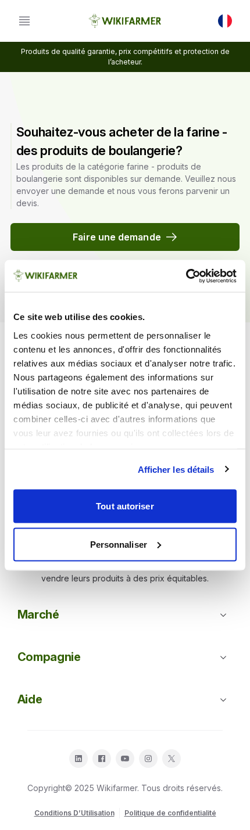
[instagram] (148, 758)
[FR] (225, 21)
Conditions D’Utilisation (74, 813)
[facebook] (101, 758)
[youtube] (125, 758)
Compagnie (49, 657)
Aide (29, 699)
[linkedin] (78, 758)
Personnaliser (118, 544)
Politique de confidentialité (170, 813)
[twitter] (171, 758)
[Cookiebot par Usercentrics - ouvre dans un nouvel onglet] (186, 275)
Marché (38, 614)
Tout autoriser (124, 506)
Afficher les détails (176, 469)
